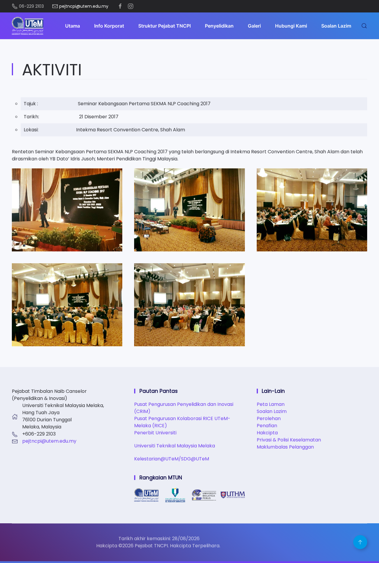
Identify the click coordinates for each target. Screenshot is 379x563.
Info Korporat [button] (109, 26)
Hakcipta (267, 432)
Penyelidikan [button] (219, 26)
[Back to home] (27, 25)
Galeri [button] (254, 26)
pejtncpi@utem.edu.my (49, 441)
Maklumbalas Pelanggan (285, 447)
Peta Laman (271, 404)
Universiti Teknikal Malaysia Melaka (174, 445)
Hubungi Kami (291, 26)
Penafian (267, 425)
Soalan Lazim (336, 26)
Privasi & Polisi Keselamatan (289, 439)
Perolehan (269, 418)
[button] (364, 25)
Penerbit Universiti (155, 432)
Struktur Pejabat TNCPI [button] (164, 26)
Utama (72, 26)
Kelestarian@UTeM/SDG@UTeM (171, 458)
